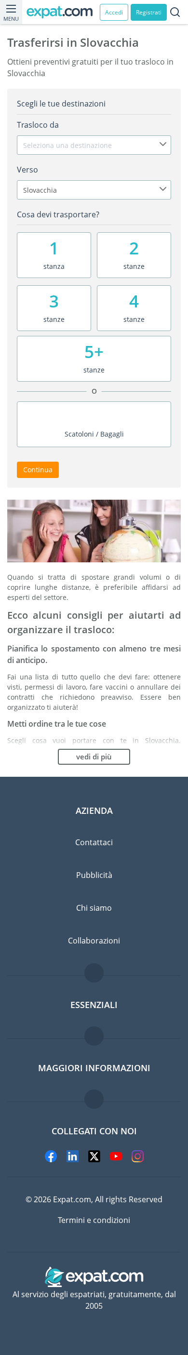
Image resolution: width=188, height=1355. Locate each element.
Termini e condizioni (94, 1220)
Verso (27, 169)
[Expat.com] (63, 12)
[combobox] (94, 145)
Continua (38, 469)
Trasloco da (38, 125)
